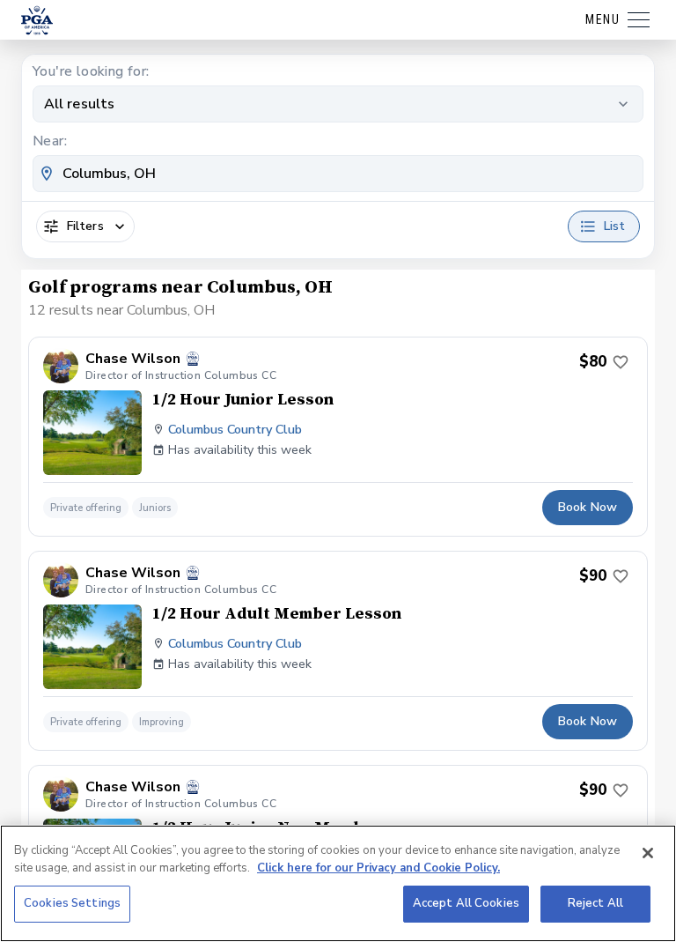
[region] (338, 883)
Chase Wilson (132, 359)
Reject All (595, 903)
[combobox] (338, 173)
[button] (338, 437)
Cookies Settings (72, 903)
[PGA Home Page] (37, 20)
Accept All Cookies (466, 903)
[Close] (647, 853)
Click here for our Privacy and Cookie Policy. (378, 868)
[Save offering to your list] (620, 362)
